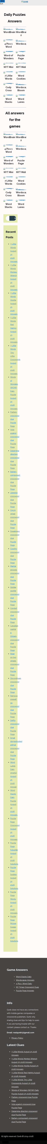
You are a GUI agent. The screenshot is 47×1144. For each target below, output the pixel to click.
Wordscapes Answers (25, 980)
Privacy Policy (17, 1038)
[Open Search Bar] (1, 4)
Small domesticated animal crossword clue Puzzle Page (16, 748)
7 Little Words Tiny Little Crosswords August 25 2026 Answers (15, 360)
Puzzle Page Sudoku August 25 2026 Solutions (14, 878)
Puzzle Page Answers (25, 991)
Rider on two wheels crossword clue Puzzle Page (14, 664)
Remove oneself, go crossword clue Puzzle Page (14, 706)
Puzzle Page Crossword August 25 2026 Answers (14, 829)
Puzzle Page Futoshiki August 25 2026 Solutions (14, 853)
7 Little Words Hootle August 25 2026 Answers (13, 303)
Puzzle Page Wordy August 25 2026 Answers (13, 902)
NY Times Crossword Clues (27, 987)
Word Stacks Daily (23, 977)
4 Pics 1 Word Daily (24, 984)
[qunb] (24, 2)
